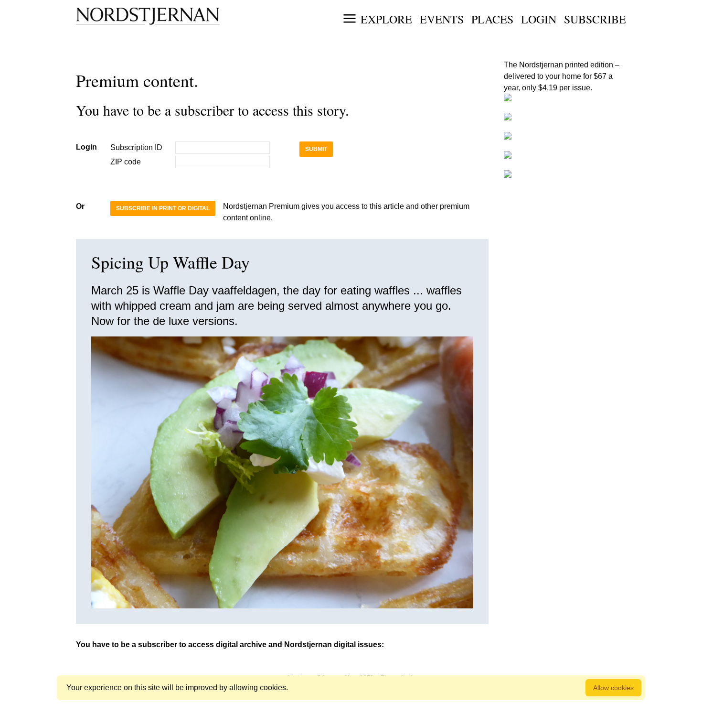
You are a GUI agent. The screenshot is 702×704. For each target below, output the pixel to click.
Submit (316, 149)
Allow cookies (613, 688)
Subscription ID (136, 147)
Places (492, 19)
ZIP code (125, 162)
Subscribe (595, 19)
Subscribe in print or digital (163, 208)
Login (538, 19)
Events (442, 19)
